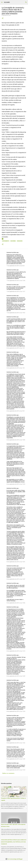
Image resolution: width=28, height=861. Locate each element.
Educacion (19, 240)
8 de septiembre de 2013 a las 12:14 (16, 651)
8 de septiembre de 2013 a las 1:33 (15, 348)
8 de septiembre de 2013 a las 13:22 (16, 742)
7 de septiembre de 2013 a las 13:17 (16, 291)
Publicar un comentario (8, 773)
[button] (2, 18)
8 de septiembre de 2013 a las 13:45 (16, 759)
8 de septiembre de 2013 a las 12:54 (16, 711)
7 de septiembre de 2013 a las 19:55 (16, 312)
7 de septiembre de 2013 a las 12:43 (16, 280)
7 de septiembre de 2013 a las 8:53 (15, 265)
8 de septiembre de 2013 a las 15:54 (16, 770)
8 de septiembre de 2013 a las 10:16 (16, 484)
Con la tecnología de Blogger (15, 859)
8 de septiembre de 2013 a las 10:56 (16, 602)
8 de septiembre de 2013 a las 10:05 (16, 439)
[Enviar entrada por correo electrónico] (2, 239)
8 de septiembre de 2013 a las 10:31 (16, 561)
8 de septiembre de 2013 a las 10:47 (16, 579)
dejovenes (13, 240)
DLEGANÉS (7, 2)
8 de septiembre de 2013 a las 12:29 (16, 676)
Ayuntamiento (5, 240)
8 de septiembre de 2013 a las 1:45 (15, 368)
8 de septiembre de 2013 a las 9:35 (15, 411)
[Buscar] (26, 2)
